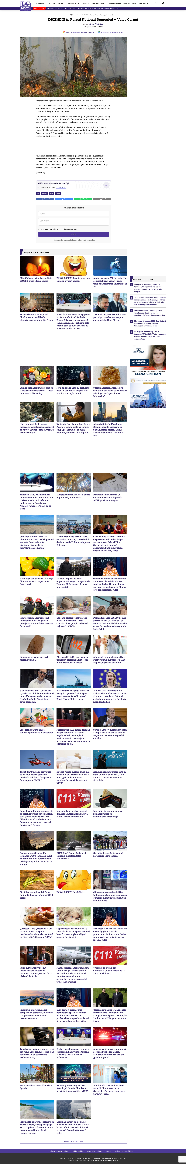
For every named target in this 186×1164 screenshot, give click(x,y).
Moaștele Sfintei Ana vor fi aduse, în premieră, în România (73, 496)
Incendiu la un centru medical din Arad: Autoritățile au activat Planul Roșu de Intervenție (72, 814)
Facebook (46, 199)
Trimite (74, 234)
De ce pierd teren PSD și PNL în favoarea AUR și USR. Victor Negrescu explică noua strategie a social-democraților (150, 335)
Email (104, 199)
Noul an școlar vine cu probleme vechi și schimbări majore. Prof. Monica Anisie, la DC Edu (73, 390)
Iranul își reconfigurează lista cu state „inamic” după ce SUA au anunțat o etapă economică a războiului (109, 776)
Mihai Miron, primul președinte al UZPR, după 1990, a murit (36, 279)
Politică (52, 3)
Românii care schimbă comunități (122, 3)
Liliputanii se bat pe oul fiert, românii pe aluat (34, 658)
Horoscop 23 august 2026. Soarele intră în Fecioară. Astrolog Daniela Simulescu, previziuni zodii (150, 323)
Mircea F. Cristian (96, 24)
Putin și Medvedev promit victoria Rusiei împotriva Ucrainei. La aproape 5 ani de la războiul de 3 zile (36, 972)
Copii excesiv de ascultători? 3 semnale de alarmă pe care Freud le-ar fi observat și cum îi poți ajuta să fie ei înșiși (73, 932)
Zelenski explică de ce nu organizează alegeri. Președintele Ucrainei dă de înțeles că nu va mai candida (73, 582)
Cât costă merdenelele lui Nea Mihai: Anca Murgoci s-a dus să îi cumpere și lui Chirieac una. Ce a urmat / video (110, 896)
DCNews (25, 6)
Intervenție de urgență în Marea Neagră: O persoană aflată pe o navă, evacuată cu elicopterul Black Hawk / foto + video (73, 694)
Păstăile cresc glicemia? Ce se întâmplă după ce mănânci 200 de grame (37, 895)
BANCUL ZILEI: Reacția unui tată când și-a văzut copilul (73, 279)
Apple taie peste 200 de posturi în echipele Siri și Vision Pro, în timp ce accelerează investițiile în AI (110, 282)
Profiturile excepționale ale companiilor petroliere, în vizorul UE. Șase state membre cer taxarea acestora (36, 1014)
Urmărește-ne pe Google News (111, 32)
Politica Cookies (77, 1151)
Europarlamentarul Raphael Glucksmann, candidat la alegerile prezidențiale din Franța (36, 317)
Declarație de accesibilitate (124, 1151)
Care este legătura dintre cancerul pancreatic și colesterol (36, 731)
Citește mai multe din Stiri (73, 1141)
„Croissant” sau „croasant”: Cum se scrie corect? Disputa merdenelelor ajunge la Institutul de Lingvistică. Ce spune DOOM (36, 932)
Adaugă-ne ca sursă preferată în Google (80, 32)
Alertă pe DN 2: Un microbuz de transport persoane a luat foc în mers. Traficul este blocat (72, 659)
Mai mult (144, 3)
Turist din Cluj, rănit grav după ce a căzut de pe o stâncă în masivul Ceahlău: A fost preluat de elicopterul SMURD (35, 776)
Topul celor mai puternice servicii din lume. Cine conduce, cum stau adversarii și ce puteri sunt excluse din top (37, 1053)
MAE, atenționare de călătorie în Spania (36, 1087)
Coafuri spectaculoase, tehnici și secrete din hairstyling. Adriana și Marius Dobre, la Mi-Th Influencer (73, 1053)
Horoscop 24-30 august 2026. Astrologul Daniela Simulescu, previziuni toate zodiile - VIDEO (72, 1088)
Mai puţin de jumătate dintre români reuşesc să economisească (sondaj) (107, 814)
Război (60, 3)
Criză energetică (72, 3)
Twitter (65, 199)
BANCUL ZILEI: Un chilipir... (71, 892)
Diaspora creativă (99, 3)
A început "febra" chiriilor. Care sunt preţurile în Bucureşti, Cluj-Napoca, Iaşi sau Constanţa (109, 659)
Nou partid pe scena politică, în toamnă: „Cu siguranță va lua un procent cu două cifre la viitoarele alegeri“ (148, 288)
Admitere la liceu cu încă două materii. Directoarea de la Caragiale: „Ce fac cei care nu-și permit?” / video (109, 1089)
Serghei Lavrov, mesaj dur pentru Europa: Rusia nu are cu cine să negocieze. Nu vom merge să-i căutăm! (110, 734)
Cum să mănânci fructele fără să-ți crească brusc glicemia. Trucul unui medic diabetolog (37, 390)
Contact (108, 1151)
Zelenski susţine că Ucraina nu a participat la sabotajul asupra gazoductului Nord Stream (109, 317)
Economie (85, 3)
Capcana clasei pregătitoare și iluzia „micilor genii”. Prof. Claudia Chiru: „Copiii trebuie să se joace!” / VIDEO (72, 622)
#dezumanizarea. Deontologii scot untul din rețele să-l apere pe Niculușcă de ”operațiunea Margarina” (82, 8)
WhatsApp (84, 199)
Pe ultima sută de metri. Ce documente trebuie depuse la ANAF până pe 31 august (107, 497)
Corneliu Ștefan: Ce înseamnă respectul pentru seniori (108, 854)
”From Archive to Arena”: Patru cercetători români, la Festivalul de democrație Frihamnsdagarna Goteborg (73, 540)
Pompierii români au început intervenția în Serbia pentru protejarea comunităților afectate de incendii (36, 622)
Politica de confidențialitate (59, 1151)
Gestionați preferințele (94, 1151)
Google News (61, 187)
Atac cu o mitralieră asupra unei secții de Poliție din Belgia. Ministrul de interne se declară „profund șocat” (109, 1053)
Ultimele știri (41, 3)
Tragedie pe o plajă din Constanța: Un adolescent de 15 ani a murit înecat (109, 970)
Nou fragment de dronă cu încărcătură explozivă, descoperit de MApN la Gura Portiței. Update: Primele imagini (37, 428)
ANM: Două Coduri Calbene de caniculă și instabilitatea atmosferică (72, 856)
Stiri (78, 15)
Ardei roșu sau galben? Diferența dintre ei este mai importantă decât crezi (36, 581)
